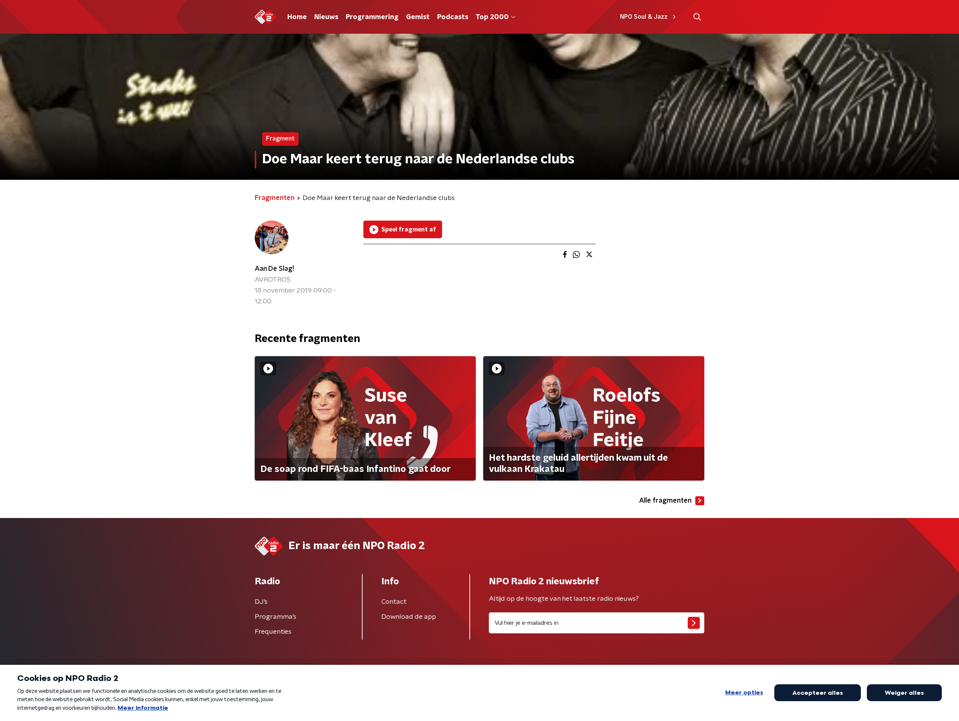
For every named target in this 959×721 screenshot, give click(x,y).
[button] (697, 17)
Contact (393, 602)
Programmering (372, 17)
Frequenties (273, 631)
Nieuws (326, 17)
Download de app (408, 617)
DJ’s (261, 602)
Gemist (418, 17)
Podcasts (452, 17)
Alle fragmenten (665, 500)
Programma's (275, 617)
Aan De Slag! (274, 269)
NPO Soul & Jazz (644, 17)
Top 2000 (492, 17)
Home (297, 17)
